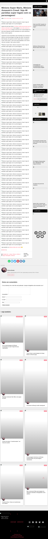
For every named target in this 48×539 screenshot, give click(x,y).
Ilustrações (8, 255)
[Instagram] (36, 233)
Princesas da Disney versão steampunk (36, 405)
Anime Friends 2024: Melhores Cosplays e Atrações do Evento (38, 86)
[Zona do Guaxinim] (43, 114)
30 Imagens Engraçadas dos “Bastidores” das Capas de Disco (39, 163)
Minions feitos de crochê (15, 247)
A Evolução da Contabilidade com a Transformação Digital (38, 66)
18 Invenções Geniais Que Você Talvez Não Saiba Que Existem (40, 142)
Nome (4, 297)
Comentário (5, 294)
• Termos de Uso (17, 534)
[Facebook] (40, 233)
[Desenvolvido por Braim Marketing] (41, 527)
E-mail (4, 299)
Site (3, 302)
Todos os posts (11, 274)
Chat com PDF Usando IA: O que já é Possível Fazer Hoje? (39, 26)
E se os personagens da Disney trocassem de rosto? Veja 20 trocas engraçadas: (10, 347)
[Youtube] (42, 236)
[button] (9, 261)
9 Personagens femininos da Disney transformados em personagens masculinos (35, 458)
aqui (40, 100)
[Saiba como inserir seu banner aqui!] (36, 114)
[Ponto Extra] (40, 114)
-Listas (10, 254)
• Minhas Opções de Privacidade (17, 537)
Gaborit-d (4, 249)
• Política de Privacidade (17, 535)
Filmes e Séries (16, 254)
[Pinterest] (44, 233)
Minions (13, 255)
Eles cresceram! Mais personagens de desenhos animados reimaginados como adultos (36, 492)
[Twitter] (38, 236)
